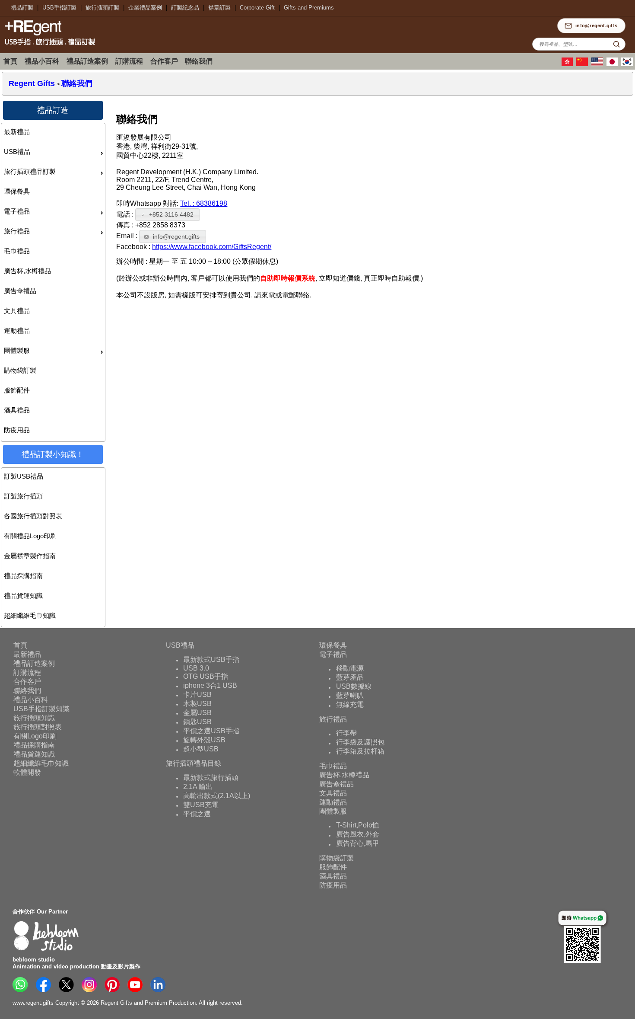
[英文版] (598, 64)
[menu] (53, 282)
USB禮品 (17, 151)
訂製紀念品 (185, 7)
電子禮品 (17, 211)
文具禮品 (17, 310)
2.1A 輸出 (198, 786)
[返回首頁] (47, 46)
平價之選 (197, 814)
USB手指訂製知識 (41, 708)
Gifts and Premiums (309, 7)
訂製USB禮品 (23, 476)
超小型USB (201, 749)
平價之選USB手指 (211, 731)
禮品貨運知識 (23, 595)
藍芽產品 (350, 677)
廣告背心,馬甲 (357, 843)
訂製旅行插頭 (23, 496)
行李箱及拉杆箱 (360, 751)
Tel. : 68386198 (203, 203)
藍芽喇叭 (350, 696)
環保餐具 (17, 191)
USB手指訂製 (59, 7)
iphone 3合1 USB (210, 685)
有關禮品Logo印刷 (30, 536)
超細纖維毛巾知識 (30, 615)
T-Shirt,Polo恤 (357, 825)
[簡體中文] (583, 64)
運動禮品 (17, 330)
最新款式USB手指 (211, 659)
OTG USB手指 (205, 676)
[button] (167, 214)
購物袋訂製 (20, 370)
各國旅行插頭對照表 (33, 516)
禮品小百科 (42, 61)
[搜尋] (616, 44)
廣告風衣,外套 (357, 834)
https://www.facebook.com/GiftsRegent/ (211, 246)
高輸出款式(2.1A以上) (216, 795)
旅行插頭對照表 (37, 727)
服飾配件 (17, 390)
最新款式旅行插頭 (210, 777)
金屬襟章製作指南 (30, 555)
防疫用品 (17, 430)
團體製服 (17, 350)
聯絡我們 (199, 61)
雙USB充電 (201, 804)
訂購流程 (129, 61)
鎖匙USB (197, 721)
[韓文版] (628, 64)
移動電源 (350, 668)
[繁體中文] (568, 64)
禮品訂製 (22, 7)
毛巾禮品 (17, 251)
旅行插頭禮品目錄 (193, 763)
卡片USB (197, 694)
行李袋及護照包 (360, 742)
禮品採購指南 (23, 575)
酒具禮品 (17, 410)
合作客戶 (164, 61)
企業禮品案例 (145, 7)
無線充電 (350, 705)
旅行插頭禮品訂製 (30, 171)
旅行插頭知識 (34, 718)
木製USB (197, 703)
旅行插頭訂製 (102, 7)
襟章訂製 (219, 7)
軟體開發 (27, 772)
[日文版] (613, 64)
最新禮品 (17, 131)
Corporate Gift (257, 7)
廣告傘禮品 (20, 290)
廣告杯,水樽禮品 (27, 271)
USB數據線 (353, 686)
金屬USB (197, 712)
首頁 (10, 61)
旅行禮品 (17, 231)
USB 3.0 (196, 668)
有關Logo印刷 (35, 736)
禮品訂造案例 (87, 61)
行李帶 (346, 733)
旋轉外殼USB (204, 740)
